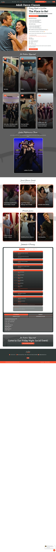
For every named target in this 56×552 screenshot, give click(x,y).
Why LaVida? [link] (14, 1)
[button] (33, 16)
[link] (3, 1)
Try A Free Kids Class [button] (40, 1)
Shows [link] (24, 1)
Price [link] (29, 1)
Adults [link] (21, 1)
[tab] (16, 314)
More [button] (26, 1)
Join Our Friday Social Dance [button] (28, 343)
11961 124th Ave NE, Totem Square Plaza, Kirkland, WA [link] (37, 36)
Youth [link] (18, 1)
